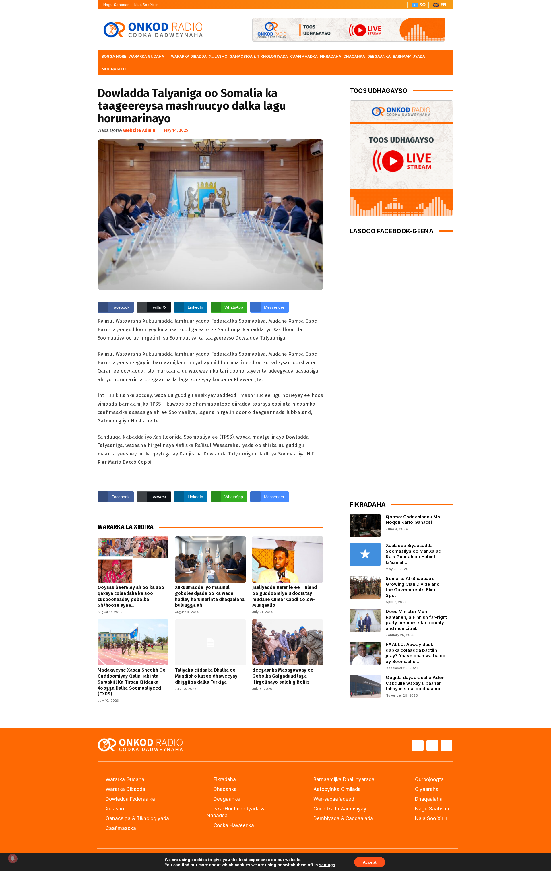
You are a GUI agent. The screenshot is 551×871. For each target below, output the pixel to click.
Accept (370, 862)
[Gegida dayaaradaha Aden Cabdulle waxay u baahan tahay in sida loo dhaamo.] (365, 686)
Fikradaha (225, 779)
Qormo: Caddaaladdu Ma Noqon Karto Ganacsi (413, 519)
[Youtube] (188, 3)
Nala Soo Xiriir (146, 5)
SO (422, 5)
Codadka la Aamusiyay (339, 809)
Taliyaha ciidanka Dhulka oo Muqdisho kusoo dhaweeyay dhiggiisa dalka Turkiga (206, 676)
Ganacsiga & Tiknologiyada (137, 818)
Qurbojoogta (429, 779)
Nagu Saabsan (116, 4)
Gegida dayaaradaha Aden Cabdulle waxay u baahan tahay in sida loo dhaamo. (415, 683)
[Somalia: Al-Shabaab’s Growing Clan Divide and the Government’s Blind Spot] (365, 587)
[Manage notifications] (12, 858)
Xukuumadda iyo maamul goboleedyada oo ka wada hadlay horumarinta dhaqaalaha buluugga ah (210, 596)
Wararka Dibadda (125, 789)
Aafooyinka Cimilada (337, 789)
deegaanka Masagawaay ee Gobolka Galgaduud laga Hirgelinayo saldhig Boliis (282, 676)
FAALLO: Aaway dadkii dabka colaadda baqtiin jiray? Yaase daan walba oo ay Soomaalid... (415, 653)
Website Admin (139, 130)
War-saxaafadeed (333, 799)
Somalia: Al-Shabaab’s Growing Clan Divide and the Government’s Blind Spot (412, 587)
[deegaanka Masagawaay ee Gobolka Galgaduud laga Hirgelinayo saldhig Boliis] (287, 642)
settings (327, 864)
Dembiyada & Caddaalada (343, 818)
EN (443, 5)
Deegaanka (227, 799)
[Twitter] (178, 3)
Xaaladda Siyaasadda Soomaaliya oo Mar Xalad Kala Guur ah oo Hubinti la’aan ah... (413, 554)
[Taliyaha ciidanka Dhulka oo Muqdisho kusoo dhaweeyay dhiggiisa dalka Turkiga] (210, 642)
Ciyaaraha (427, 789)
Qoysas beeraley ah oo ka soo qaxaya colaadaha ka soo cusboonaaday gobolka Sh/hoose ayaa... (131, 596)
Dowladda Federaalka (130, 799)
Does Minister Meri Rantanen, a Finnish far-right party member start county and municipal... (416, 620)
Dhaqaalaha (429, 799)
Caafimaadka (121, 828)
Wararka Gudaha (125, 779)
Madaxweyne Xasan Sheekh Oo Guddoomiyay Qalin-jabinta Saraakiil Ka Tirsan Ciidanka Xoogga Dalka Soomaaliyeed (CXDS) (132, 682)
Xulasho (115, 809)
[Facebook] (169, 3)
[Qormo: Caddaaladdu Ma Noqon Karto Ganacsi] (365, 525)
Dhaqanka (225, 789)
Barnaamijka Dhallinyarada (344, 779)
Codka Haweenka (234, 825)
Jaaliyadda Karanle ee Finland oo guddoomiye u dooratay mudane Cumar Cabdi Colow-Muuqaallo (284, 596)
